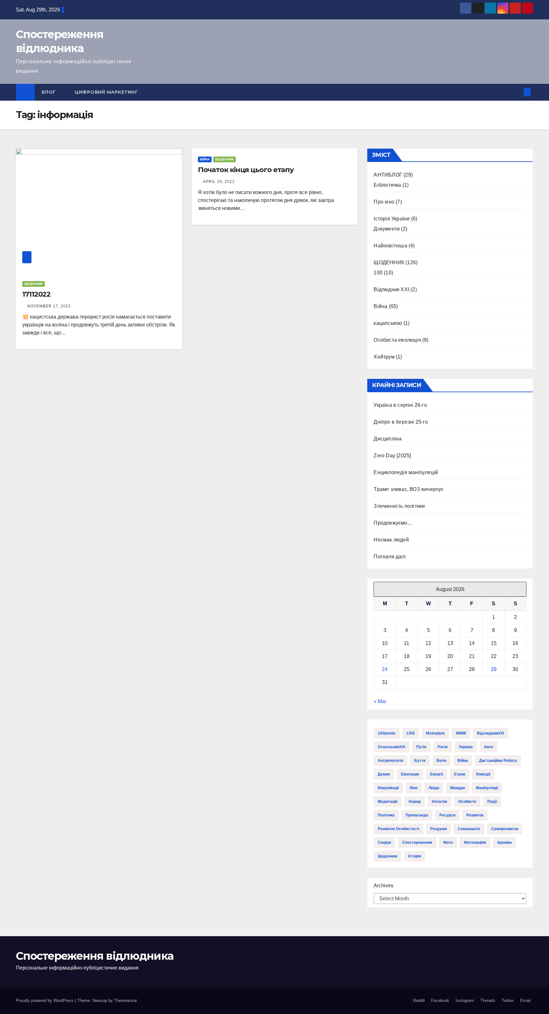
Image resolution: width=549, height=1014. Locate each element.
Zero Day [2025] (392, 455)
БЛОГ (50, 92)
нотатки (439, 801)
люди (434, 788)
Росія (442, 747)
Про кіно (384, 202)
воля (441, 760)
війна (463, 760)
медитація (387, 801)
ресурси (447, 815)
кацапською (388, 323)
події (492, 801)
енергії (436, 774)
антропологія (390, 760)
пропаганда (417, 815)
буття (419, 760)
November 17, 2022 (49, 306)
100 (378, 272)
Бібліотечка (387, 185)
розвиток (475, 815)
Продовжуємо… (393, 523)
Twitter (508, 1000)
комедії (483, 774)
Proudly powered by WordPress (45, 1000)
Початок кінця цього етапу (246, 169)
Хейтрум (384, 356)
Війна (205, 159)
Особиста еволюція (397, 340)
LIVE (411, 733)
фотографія (475, 842)
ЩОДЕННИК (33, 283)
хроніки (504, 842)
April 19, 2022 (219, 181)
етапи (459, 774)
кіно (413, 788)
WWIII (461, 733)
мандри (457, 788)
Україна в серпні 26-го (400, 405)
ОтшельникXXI (391, 747)
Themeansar (125, 1000)
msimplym (435, 733)
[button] (516, 92)
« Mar (380, 701)
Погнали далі (389, 556)
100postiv (387, 733)
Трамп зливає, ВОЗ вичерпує (409, 489)
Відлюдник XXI (391, 289)
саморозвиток (504, 829)
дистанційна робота (498, 760)
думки (384, 774)
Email (525, 1000)
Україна (466, 747)
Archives (383, 885)
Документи (387, 229)
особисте (467, 801)
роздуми (438, 829)
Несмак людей (391, 539)
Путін (421, 747)
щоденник (387, 856)
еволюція (410, 774)
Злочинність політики (399, 506)
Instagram (465, 1000)
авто (488, 747)
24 (385, 669)
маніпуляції (487, 788)
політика (386, 815)
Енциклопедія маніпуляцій (406, 472)
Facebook (440, 1000)
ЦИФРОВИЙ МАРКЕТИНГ (106, 92)
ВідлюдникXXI (490, 733)
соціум (384, 842)
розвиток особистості (398, 829)
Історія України (392, 218)
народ (415, 801)
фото (448, 842)
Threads (487, 1000)
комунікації (388, 788)
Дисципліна (388, 438)
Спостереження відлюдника (94, 956)
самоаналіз (469, 829)
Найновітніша (390, 245)
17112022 (36, 294)
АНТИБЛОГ (388, 175)
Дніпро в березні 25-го (401, 422)
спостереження (417, 842)
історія (414, 856)
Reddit (419, 1000)
